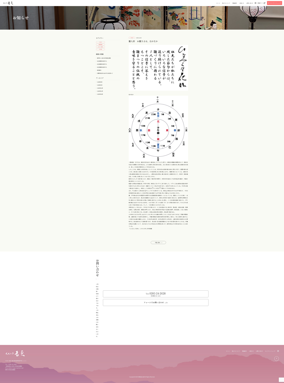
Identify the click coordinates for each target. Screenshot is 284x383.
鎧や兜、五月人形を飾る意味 (104, 58)
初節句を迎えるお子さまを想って (105, 73)
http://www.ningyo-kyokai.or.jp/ (14, 368)
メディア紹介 (100, 46)
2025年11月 (100, 91)
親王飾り (99, 70)
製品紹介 (235, 3)
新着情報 (100, 44)
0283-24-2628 (12, 364)
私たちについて (226, 3)
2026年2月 (99, 82)
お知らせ (241, 3)
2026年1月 (99, 85)
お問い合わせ (249, 3)
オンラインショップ (270, 351)
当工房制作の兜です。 (102, 61)
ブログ (100, 42)
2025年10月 (100, 94)
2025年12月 (100, 88)
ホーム (218, 3)
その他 (100, 49)
